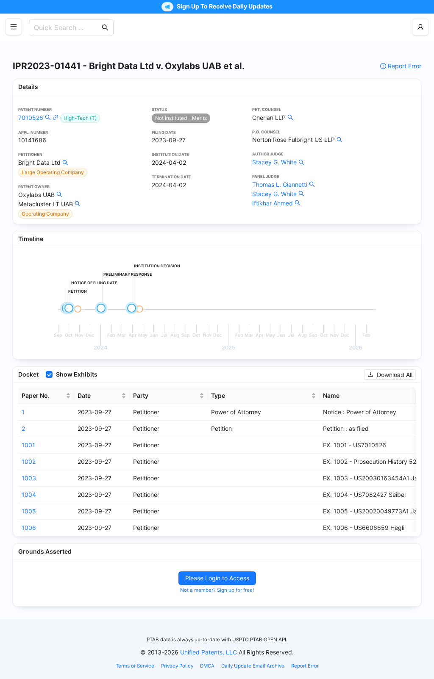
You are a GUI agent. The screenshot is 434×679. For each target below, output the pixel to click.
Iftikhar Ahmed (272, 203)
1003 (29, 478)
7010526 (30, 117)
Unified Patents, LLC (208, 652)
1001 (28, 445)
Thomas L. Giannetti (279, 184)
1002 (29, 461)
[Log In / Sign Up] (420, 27)
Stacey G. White (274, 162)
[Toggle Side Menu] (13, 26)
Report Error (404, 65)
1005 (29, 511)
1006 (29, 527)
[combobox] (67, 27)
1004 (29, 494)
